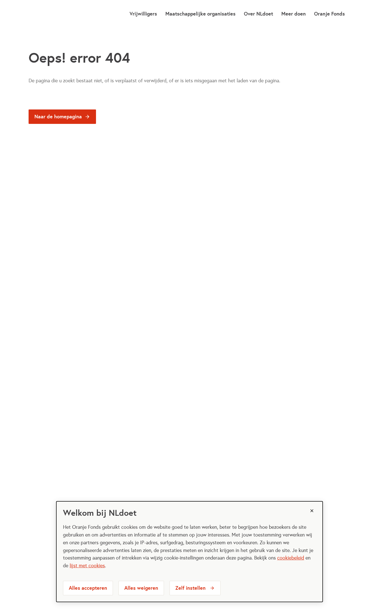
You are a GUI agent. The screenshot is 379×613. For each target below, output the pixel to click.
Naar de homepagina (58, 116)
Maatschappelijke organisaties (200, 14)
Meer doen (293, 14)
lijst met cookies (87, 566)
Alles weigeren (141, 588)
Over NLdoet (258, 14)
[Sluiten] (312, 511)
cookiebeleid (290, 558)
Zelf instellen (190, 588)
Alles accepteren (88, 588)
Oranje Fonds (329, 14)
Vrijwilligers (143, 14)
